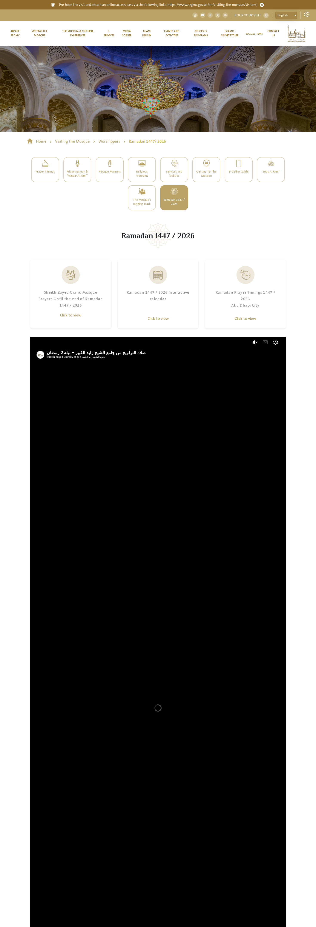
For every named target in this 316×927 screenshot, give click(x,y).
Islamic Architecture (229, 33)
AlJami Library (146, 33)
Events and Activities (171, 33)
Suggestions (254, 33)
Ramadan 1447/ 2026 (147, 141)
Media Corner (126, 33)
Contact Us (273, 33)
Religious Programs (201, 33)
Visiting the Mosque (40, 33)
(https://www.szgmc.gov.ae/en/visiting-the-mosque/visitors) (212, 5)
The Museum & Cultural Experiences (77, 33)
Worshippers (109, 141)
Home (41, 141)
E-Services (109, 33)
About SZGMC (15, 33)
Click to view (70, 315)
